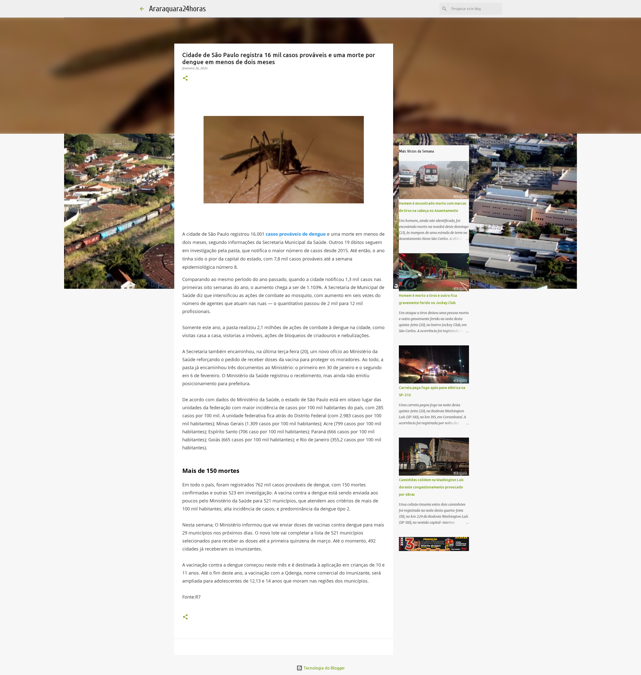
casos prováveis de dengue (296, 234)
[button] (185, 78)
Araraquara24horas (177, 8)
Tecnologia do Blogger (323, 668)
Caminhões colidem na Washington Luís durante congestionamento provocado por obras (431, 487)
